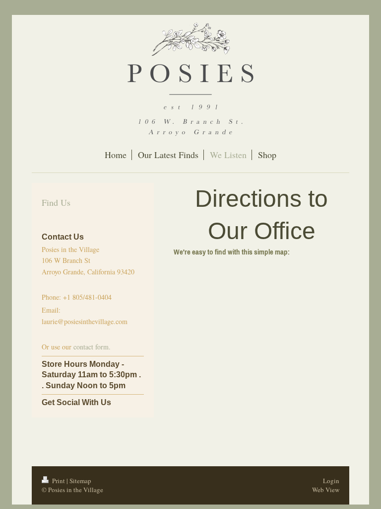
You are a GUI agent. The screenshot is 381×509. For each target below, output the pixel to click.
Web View (325, 489)
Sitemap (80, 480)
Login (331, 480)
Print (58, 480)
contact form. (92, 346)
